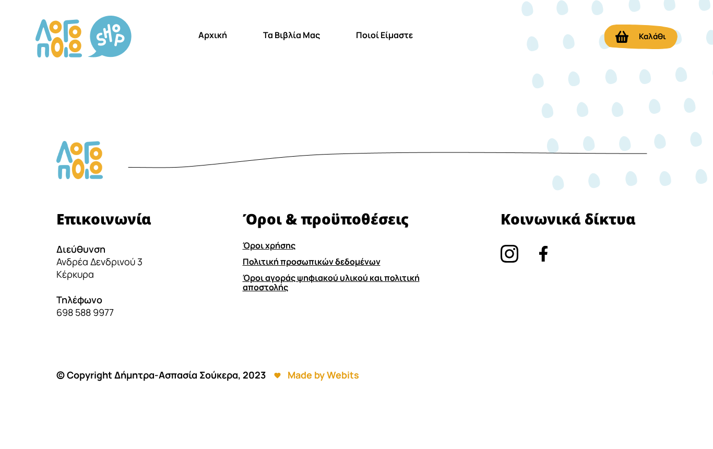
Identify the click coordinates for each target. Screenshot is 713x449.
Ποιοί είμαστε (384, 35)
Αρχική (212, 35)
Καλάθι (652, 36)
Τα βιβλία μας (291, 35)
